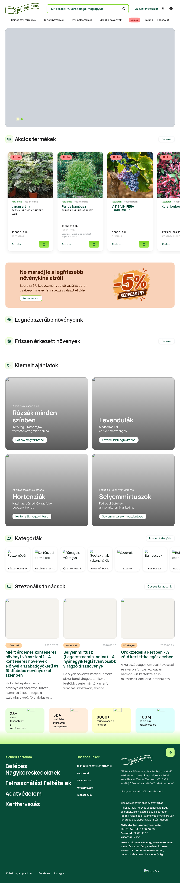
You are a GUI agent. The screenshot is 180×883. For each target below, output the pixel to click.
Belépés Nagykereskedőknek (32, 769)
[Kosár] (171, 8)
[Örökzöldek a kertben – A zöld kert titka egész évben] (148, 619)
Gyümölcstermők (82, 20)
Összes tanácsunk (159, 586)
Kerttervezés (22, 804)
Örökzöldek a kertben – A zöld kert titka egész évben (147, 654)
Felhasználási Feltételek (38, 783)
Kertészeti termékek (23, 20)
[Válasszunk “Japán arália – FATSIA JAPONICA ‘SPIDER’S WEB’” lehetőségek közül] (44, 244)
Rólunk (148, 20)
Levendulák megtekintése (119, 440)
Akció (134, 20)
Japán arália (21, 206)
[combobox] (88, 8)
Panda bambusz (74, 206)
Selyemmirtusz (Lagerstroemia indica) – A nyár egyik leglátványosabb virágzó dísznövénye (89, 659)
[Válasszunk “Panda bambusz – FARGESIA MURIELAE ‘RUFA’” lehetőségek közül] (94, 244)
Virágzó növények (110, 20)
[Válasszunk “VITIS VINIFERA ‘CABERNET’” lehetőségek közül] (144, 244)
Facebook (44, 873)
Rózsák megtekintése (29, 440)
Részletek (16, 244)
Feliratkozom (31, 298)
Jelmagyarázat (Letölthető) (94, 766)
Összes (167, 139)
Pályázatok (84, 780)
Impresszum (84, 794)
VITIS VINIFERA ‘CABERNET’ (123, 208)
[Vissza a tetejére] (170, 752)
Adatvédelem (23, 793)
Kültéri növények (53, 20)
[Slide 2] (22, 119)
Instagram (60, 873)
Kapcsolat (163, 20)
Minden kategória (160, 538)
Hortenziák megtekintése (31, 516)
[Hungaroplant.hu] (23, 8)
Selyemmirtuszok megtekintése (122, 516)
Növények (14, 645)
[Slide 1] (18, 119)
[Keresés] (123, 8)
